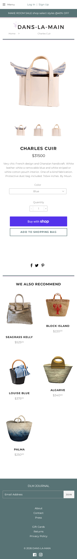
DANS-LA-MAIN (41, 548)
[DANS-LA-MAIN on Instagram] (41, 555)
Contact (38, 513)
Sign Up (44, 4)
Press (38, 517)
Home (12, 33)
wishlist (38, 242)
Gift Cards (38, 526)
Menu (11, 4)
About (38, 508)
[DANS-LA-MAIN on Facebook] (35, 555)
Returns (39, 531)
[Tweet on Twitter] (36, 266)
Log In (31, 4)
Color (37, 184)
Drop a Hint (38, 251)
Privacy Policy (38, 536)
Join (69, 494)
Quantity (38, 202)
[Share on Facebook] (31, 266)
